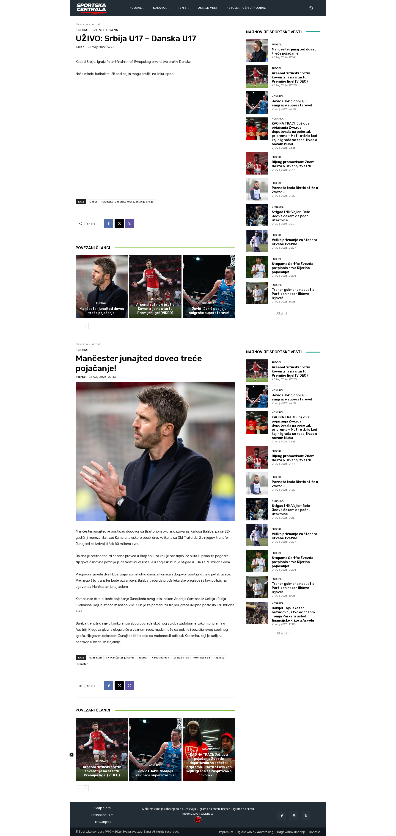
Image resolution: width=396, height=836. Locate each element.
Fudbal (95, 24)
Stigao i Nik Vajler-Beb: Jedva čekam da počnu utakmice (291, 216)
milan (80, 46)
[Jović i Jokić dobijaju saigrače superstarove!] (209, 286)
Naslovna (82, 24)
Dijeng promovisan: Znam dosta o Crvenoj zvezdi (293, 164)
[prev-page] (78, 326)
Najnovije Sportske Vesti (274, 32)
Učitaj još (282, 313)
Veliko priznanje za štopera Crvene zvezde (294, 242)
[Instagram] (293, 815)
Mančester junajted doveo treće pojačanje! (102, 311)
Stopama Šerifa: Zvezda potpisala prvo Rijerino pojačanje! (292, 268)
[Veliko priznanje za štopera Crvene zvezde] (257, 241)
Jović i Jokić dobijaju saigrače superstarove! (209, 311)
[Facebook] (108, 223)
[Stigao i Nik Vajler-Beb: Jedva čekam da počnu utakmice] (257, 215)
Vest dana (108, 30)
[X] (119, 223)
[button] (313, 8)
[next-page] (86, 326)
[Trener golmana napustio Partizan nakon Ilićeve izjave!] (257, 293)
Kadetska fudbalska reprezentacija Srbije (128, 201)
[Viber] (129, 223)
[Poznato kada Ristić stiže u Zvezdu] (257, 189)
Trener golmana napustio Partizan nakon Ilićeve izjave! (293, 294)
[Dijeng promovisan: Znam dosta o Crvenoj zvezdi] (257, 163)
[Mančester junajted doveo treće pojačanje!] (102, 286)
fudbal (93, 201)
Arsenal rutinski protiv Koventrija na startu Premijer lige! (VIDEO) (155, 309)
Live (94, 30)
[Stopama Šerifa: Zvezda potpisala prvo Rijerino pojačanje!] (257, 267)
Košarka (208, 303)
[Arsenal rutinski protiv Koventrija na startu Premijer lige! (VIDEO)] (155, 286)
